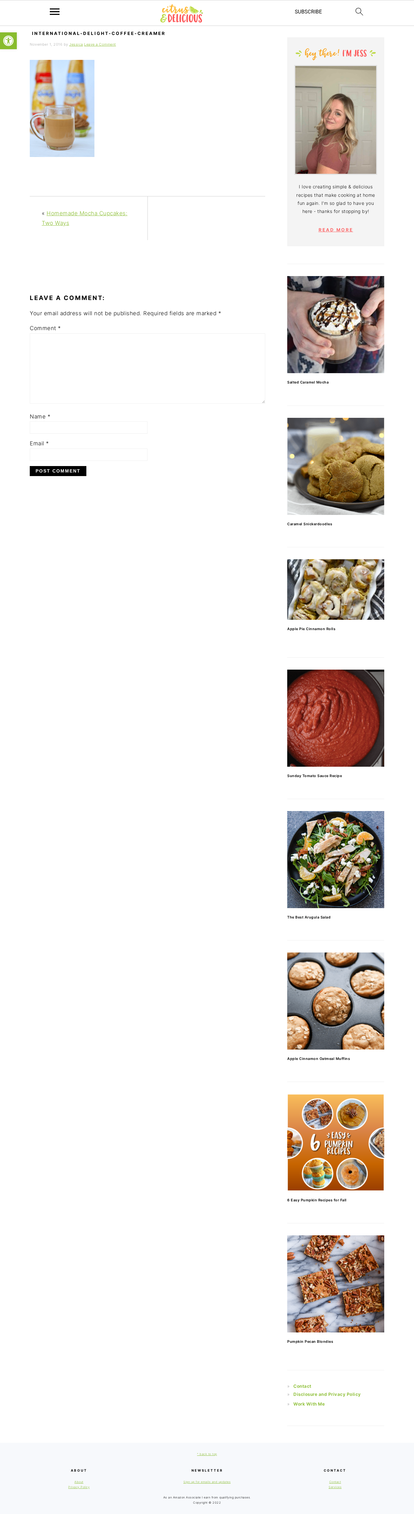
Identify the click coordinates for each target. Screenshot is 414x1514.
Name (40, 416)
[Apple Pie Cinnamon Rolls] (335, 589)
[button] (8, 40)
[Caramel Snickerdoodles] (335, 466)
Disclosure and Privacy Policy (327, 1394)
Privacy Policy (79, 1487)
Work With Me (309, 1404)
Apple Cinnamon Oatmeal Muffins (318, 1058)
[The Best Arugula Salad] (335, 859)
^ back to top (207, 1454)
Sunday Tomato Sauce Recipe (314, 776)
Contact (302, 1386)
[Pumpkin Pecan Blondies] (335, 1283)
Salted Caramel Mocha (308, 382)
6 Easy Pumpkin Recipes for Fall (317, 1200)
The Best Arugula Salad (309, 917)
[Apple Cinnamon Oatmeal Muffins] (335, 1001)
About (78, 1482)
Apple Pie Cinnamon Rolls (311, 629)
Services (335, 1487)
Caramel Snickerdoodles (309, 524)
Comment (45, 328)
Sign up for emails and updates (207, 1482)
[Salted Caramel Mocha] (335, 324)
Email (39, 443)
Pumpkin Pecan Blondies (310, 1341)
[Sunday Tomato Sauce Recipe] (335, 718)
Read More (336, 229)
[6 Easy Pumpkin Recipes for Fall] (335, 1142)
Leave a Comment (100, 44)
